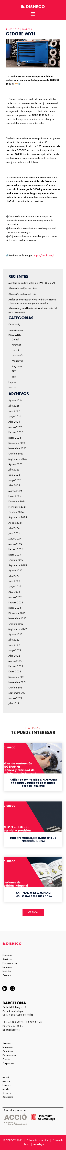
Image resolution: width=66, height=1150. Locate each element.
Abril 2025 (14, 485)
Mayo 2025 (14, 480)
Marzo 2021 (15, 698)
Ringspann (17, 366)
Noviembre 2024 (17, 507)
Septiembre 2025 (17, 459)
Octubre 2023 (16, 560)
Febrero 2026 (15, 432)
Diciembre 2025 (17, 443)
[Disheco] (33, 6)
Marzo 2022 (15, 661)
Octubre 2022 (16, 624)
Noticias (7, 971)
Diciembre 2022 (17, 613)
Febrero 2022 (15, 666)
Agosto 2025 (15, 464)
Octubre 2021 (16, 687)
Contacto (7, 975)
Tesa (14, 377)
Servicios (7, 959)
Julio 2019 (13, 703)
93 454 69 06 (34, 1022)
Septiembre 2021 (17, 693)
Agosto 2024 (15, 523)
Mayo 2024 (14, 538)
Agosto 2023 (15, 570)
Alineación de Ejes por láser (22, 288)
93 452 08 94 (16, 1022)
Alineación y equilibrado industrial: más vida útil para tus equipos (32, 310)
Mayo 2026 (14, 416)
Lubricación (17, 355)
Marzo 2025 (15, 491)
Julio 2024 (13, 528)
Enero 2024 (14, 554)
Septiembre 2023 (17, 565)
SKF (14, 371)
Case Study (14, 324)
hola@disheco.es (11, 1030)
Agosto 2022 (15, 634)
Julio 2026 (13, 406)
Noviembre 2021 (17, 682)
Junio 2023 (14, 581)
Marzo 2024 (15, 544)
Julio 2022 (13, 640)
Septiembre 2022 (17, 629)
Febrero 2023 (15, 602)
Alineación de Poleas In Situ (22, 294)
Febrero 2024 (15, 549)
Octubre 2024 (16, 512)
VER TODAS (33, 912)
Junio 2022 (14, 645)
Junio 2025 (14, 475)
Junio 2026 (14, 411)
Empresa (12, 382)
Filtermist (16, 345)
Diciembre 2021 (17, 677)
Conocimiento (15, 330)
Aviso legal (38, 1144)
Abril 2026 (14, 422)
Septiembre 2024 (17, 517)
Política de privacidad (38, 1140)
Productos (7, 955)
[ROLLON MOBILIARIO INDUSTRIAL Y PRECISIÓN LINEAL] (33, 822)
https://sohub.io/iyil (44, 255)
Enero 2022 (14, 671)
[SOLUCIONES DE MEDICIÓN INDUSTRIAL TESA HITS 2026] (33, 878)
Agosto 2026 (15, 400)
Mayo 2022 (14, 650)
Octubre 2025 (16, 453)
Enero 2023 (14, 608)
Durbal (15, 339)
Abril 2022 (14, 656)
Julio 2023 (13, 576)
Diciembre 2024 (17, 501)
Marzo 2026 (15, 427)
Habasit (15, 350)
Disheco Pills (14, 335)
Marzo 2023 (15, 597)
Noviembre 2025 (17, 448)
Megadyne (17, 361)
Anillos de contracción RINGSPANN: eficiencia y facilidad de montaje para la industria (32, 301)
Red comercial (10, 963)
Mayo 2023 (14, 586)
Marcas (12, 387)
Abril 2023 (14, 592)
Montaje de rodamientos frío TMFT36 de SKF (31, 283)
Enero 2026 (14, 438)
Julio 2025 (13, 469)
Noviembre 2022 (17, 618)
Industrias (7, 967)
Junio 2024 (14, 533)
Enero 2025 (14, 496)
